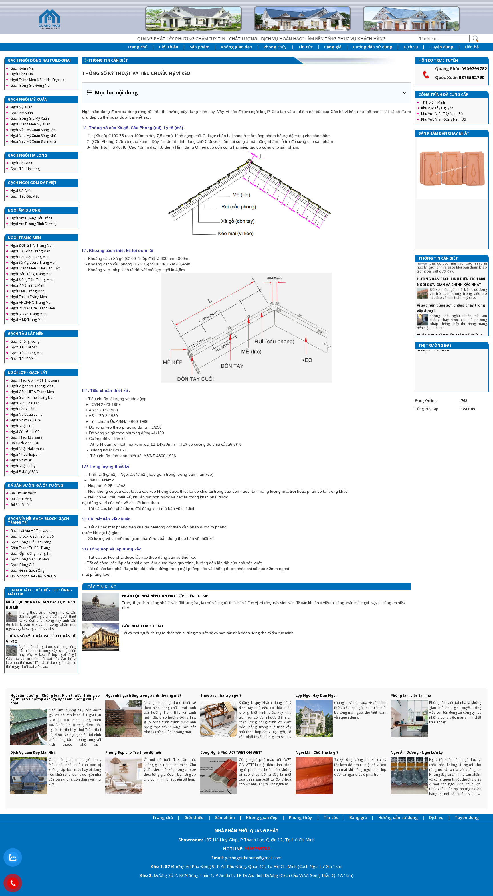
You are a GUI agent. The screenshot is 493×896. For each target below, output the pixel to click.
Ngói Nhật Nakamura (27, 448)
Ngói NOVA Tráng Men (28, 313)
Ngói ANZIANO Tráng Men (31, 302)
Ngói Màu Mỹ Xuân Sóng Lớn (32, 129)
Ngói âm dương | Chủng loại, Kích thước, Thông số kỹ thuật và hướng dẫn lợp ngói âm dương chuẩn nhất (55, 699)
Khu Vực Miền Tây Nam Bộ (442, 113)
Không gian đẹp (236, 47)
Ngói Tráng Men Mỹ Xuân (30, 124)
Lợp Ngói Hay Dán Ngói (316, 695)
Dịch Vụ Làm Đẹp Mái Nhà (33, 752)
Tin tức (305, 47)
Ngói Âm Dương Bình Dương (33, 223)
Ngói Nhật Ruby (22, 465)
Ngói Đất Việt (20, 190)
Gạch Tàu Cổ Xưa (24, 358)
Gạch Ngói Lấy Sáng (26, 437)
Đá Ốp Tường (21, 498)
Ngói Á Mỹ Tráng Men (27, 319)
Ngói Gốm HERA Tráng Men (32, 391)
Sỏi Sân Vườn (20, 504)
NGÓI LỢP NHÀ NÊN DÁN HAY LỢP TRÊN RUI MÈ (165, 595)
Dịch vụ (411, 47)
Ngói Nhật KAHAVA (25, 420)
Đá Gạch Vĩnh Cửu (24, 443)
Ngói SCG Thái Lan (25, 403)
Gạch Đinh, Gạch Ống (27, 570)
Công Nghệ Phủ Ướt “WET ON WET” (231, 752)
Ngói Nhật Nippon (25, 454)
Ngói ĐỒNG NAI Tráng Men (32, 245)
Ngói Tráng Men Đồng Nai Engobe (37, 79)
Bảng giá (333, 47)
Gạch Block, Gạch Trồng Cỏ (32, 536)
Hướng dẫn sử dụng (372, 47)
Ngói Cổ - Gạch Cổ (24, 431)
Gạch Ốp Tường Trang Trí (30, 553)
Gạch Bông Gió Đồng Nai (30, 85)
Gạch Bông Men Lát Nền (29, 559)
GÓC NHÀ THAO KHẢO (142, 626)
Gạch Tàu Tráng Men (26, 352)
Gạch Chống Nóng (24, 341)
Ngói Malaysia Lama (26, 414)
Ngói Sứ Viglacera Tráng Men (33, 262)
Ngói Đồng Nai (22, 74)
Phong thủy (275, 47)
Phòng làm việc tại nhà (411, 695)
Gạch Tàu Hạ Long (25, 168)
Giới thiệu (168, 47)
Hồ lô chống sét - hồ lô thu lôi (33, 576)
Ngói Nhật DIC (21, 460)
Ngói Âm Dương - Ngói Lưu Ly (417, 752)
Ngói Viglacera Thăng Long (31, 386)
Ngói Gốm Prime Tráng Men (32, 397)
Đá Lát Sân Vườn (23, 493)
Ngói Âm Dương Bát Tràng (31, 218)
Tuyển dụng (441, 47)
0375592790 (471, 77)
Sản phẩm (199, 47)
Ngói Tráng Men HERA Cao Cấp (35, 268)
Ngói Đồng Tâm (22, 408)
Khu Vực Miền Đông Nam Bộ (443, 119)
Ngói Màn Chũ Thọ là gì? (317, 752)
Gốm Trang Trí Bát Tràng (30, 547)
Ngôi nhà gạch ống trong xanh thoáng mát (143, 695)
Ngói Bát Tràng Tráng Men (31, 273)
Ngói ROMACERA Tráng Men (32, 308)
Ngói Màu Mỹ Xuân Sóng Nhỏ (33, 135)
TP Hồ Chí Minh (433, 102)
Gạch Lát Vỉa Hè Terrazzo (30, 530)
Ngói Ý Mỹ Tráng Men (27, 285)
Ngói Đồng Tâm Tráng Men (31, 279)
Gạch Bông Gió (22, 564)
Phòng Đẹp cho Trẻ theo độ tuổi (133, 752)
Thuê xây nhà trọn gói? (220, 695)
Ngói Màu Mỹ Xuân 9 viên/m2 (33, 141)
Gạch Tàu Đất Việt (24, 196)
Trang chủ (137, 47)
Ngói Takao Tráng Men (28, 296)
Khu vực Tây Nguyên (437, 108)
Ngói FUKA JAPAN (24, 471)
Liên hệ (472, 47)
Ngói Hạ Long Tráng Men (30, 251)
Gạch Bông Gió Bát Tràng (30, 542)
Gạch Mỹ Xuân (21, 112)
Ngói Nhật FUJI (21, 425)
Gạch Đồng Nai (22, 68)
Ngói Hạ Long (21, 163)
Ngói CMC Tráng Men (27, 291)
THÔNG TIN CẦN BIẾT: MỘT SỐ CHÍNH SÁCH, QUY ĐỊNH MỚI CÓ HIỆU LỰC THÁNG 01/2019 (449, 321)
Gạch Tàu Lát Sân (24, 347)
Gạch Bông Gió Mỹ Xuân (29, 118)
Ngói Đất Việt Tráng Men (29, 256)
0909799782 (474, 68)
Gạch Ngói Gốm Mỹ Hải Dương (34, 380)
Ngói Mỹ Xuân (21, 107)
